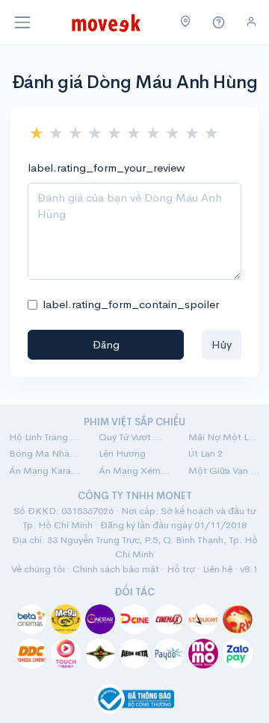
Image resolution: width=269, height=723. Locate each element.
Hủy (221, 344)
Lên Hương (122, 453)
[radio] (37, 133)
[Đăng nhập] (251, 22)
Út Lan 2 (205, 453)
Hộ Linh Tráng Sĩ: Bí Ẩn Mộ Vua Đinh (45, 437)
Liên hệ (217, 569)
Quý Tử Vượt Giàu (134, 437)
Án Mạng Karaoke (45, 470)
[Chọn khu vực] (185, 22)
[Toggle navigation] (22, 22)
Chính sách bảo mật (115, 569)
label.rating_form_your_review (106, 167)
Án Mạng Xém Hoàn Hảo (134, 470)
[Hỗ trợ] (219, 23)
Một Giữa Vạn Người (224, 470)
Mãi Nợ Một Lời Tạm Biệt (224, 437)
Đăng (106, 344)
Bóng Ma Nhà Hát (45, 453)
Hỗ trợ (181, 569)
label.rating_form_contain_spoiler (131, 304)
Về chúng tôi (38, 569)
